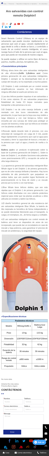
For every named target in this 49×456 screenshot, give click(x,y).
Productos (11, 3)
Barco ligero (12, 386)
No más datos (13, 384)
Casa (5, 3)
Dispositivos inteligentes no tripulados (26, 3)
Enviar (12, 432)
